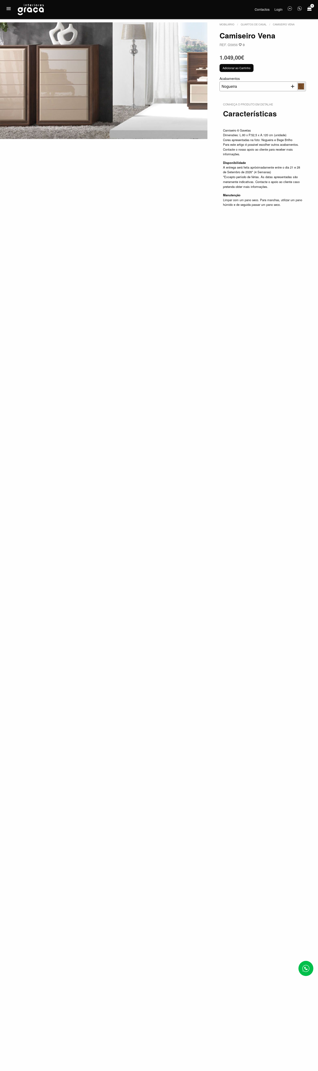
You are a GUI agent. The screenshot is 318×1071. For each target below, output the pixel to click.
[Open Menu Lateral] (9, 9)
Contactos (262, 9)
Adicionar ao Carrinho (236, 68)
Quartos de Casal (254, 24)
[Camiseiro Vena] (103, 80)
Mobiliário (227, 24)
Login (278, 9)
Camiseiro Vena (283, 24)
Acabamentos (230, 82)
